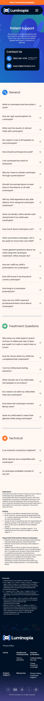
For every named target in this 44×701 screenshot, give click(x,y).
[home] (14, 10)
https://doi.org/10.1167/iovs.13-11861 (11, 614)
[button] (35, 10)
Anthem (30, 2)
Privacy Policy (8, 646)
